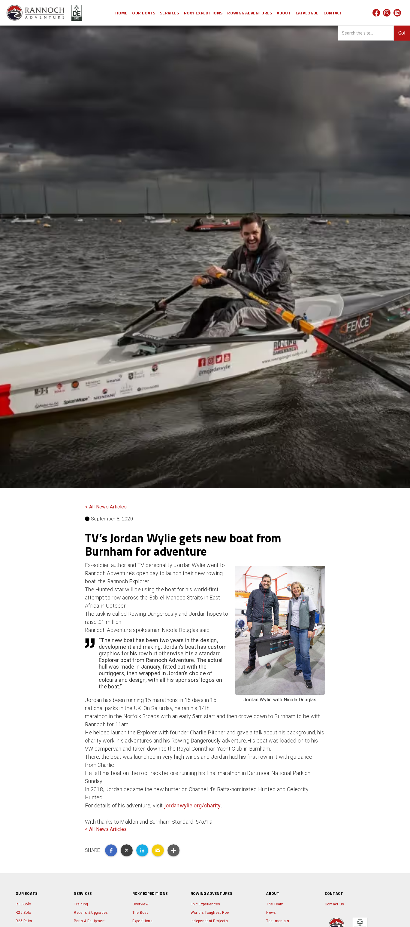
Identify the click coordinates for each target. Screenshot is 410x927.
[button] (144, 13)
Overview (140, 904)
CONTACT (333, 13)
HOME (121, 13)
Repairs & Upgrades (91, 912)
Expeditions (142, 921)
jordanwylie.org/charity (192, 805)
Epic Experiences (205, 904)
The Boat (140, 912)
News (271, 912)
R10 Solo (23, 904)
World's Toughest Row (210, 912)
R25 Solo (23, 912)
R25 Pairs (24, 921)
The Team (274, 904)
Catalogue (307, 13)
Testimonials (277, 921)
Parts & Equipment (90, 921)
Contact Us (334, 904)
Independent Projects (209, 921)
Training (81, 904)
